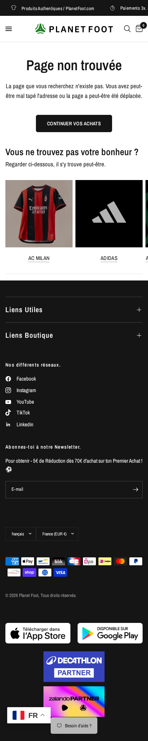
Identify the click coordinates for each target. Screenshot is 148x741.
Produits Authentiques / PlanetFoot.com (55, 8)
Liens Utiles (24, 309)
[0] (138, 29)
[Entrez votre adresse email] (135, 489)
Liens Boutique (29, 335)
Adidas (109, 258)
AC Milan (39, 258)
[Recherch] (127, 29)
